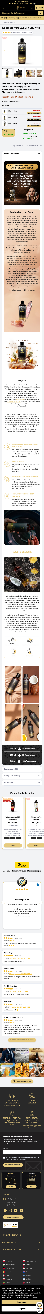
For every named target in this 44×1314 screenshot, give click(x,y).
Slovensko (9, 1261)
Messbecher (20, 399)
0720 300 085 (11, 1204)
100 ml (7, 838)
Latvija (28, 1283)
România (8, 1272)
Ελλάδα (28, 1279)
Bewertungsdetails (27, 32)
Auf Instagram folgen (24, 1081)
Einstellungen (22, 1302)
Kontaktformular (13, 1217)
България (9, 1279)
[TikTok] (21, 1210)
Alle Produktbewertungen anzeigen (22, 1040)
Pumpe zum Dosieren (14, 402)
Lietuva (8, 1283)
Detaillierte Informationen (10, 101)
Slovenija (28, 1275)
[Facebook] (5, 1210)
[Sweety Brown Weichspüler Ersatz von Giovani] (13, 684)
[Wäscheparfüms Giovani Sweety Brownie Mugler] (13, 722)
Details (13, 845)
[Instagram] (10, 1210)
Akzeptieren (22, 1309)
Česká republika (31, 1261)
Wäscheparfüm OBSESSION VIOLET (20, 958)
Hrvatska (28, 1272)
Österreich (29, 1268)
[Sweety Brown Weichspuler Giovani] (31, 684)
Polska (28, 1264)
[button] (40, 902)
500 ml (18, 838)
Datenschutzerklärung (12, 1159)
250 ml (12, 838)
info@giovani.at (12, 1199)
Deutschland (10, 1268)
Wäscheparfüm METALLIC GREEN (20, 1007)
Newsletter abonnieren (13, 1165)
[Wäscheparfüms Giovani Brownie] (31, 722)
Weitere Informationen (30, 1297)
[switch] (39, 1311)
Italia (7, 1275)
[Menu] (2, 7)
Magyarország (10, 1264)
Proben (11, 940)
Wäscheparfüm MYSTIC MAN (18, 991)
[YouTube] (15, 1210)
